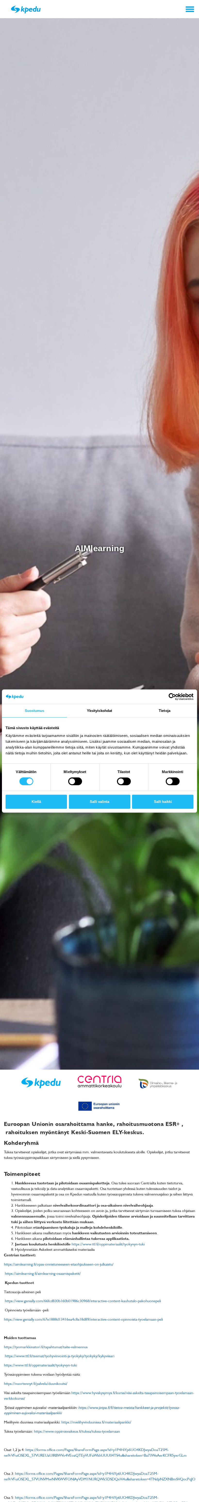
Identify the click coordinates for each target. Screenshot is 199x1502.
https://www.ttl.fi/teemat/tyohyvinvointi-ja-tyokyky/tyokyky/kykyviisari (59, 1355)
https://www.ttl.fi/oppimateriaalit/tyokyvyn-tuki (108, 1244)
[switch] (75, 781)
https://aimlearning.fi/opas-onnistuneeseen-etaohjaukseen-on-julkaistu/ (59, 1264)
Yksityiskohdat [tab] (99, 711)
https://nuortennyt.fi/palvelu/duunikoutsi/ (35, 1383)
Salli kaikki (163, 801)
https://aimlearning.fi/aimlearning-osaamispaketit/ (43, 1273)
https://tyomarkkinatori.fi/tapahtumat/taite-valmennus (46, 1346)
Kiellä (36, 801)
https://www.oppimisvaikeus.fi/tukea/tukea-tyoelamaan (77, 1431)
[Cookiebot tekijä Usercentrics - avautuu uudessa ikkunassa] (172, 696)
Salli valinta (99, 801)
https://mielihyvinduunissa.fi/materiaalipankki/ (96, 1422)
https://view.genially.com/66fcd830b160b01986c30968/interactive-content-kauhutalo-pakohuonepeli (83, 1300)
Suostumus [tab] (34, 711)
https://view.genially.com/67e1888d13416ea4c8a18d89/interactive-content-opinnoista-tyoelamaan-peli (83, 1319)
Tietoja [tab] (164, 711)
